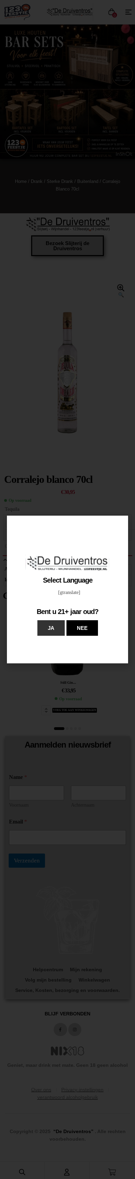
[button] (51, 628)
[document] (67, 589)
